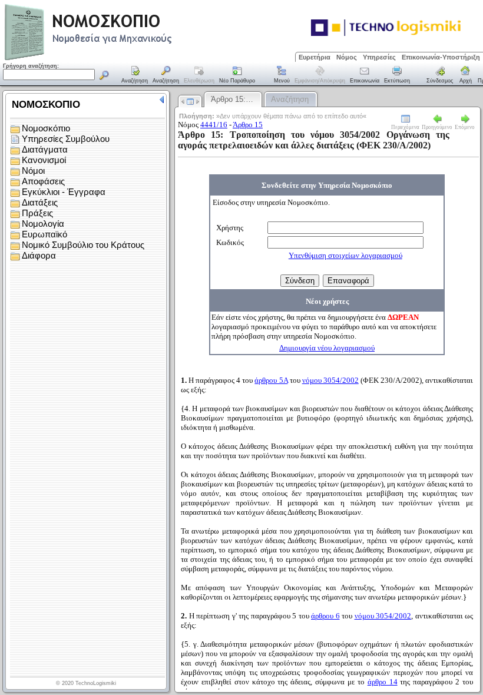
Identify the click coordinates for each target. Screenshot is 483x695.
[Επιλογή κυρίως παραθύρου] (135, 75)
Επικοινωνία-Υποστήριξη (441, 57)
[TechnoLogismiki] (134, 59)
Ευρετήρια (314, 57)
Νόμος (346, 57)
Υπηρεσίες (379, 57)
